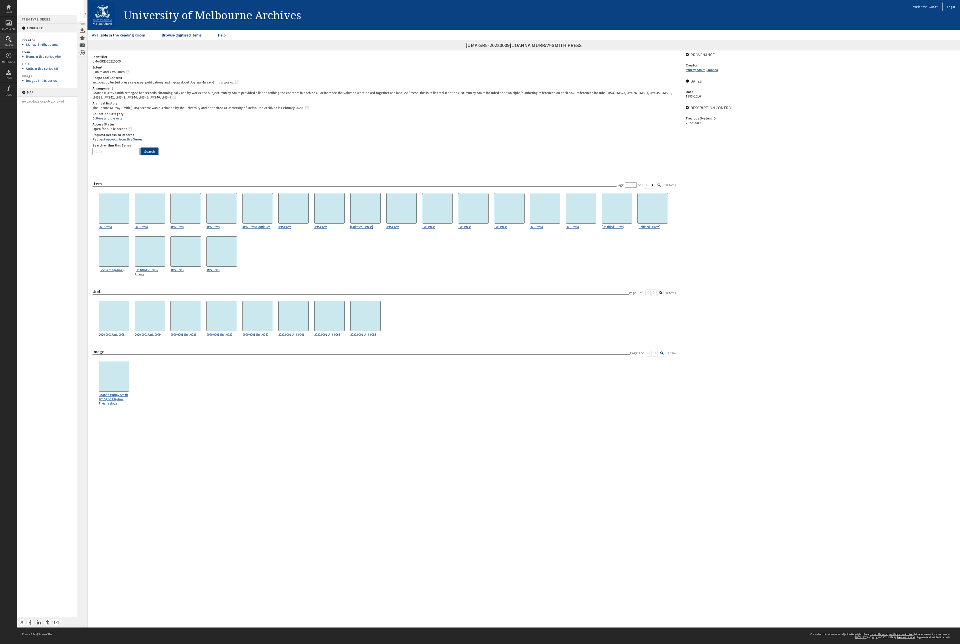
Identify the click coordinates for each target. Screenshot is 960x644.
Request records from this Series (117, 139)
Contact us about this (82, 45)
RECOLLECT (860, 637)
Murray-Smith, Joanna (42, 44)
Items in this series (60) (43, 56)
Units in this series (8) (42, 68)
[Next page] (652, 185)
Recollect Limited (906, 637)
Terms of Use (45, 634)
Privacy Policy (29, 634)
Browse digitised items (182, 35)
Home (9, 12)
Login (9, 78)
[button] (149, 151)
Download (82, 30)
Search (8, 45)
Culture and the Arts (107, 118)
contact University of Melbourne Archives (892, 634)
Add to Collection (82, 38)
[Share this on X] (22, 619)
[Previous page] (646, 185)
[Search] (659, 185)
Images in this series (41, 80)
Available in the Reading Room (118, 35)
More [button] (9, 94)
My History (8, 62)
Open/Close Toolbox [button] (85, 9)
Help (222, 35)
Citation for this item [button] (82, 52)
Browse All (9, 28)
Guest (933, 6)
